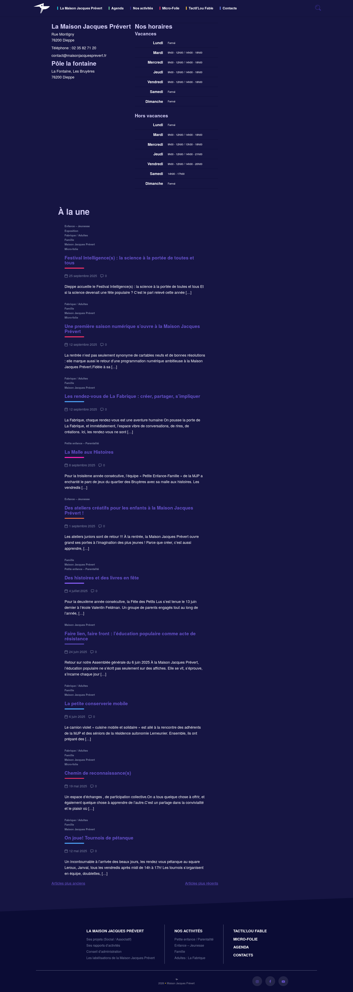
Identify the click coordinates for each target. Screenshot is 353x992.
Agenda (117, 8)
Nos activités (143, 8)
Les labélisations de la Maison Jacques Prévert (120, 957)
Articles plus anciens (68, 883)
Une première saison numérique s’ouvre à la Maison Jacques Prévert (132, 329)
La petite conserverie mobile (96, 703)
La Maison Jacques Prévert (81, 8)
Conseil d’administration (104, 951)
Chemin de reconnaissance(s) (98, 772)
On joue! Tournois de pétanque (99, 837)
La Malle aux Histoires (89, 451)
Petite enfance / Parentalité (193, 939)
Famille (179, 951)
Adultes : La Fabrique (189, 957)
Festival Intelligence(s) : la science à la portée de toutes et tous (129, 260)
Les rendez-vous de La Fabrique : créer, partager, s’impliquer (132, 396)
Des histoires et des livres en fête (102, 577)
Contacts (230, 8)
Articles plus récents (201, 883)
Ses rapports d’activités (103, 945)
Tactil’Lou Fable (201, 8)
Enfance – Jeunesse (189, 945)
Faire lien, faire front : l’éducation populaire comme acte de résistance (130, 636)
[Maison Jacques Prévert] (42, 8)
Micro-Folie (170, 8)
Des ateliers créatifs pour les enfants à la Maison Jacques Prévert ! (129, 510)
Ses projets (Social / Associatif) (108, 939)
